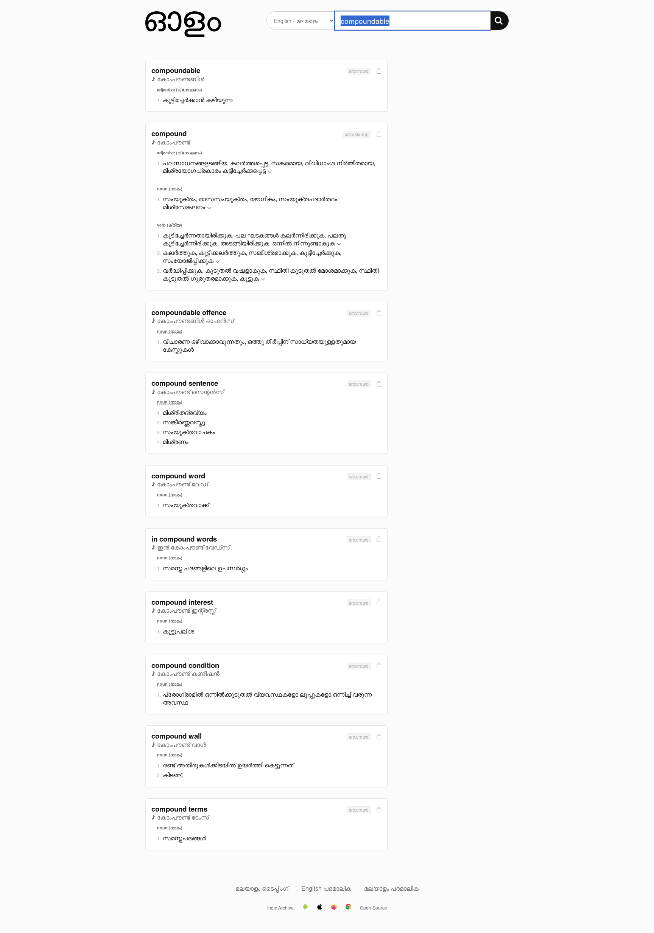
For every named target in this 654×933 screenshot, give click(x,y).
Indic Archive (280, 908)
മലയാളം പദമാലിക (391, 888)
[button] (270, 172)
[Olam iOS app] (319, 907)
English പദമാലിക (327, 888)
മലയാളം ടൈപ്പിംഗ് (261, 888)
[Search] (499, 20)
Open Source (373, 908)
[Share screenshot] (378, 71)
